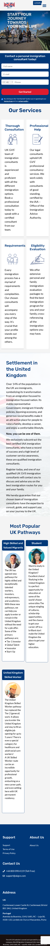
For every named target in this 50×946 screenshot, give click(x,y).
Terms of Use (8, 849)
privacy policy (23, 101)
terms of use (8, 101)
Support (6, 845)
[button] (10, 6)
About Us (34, 845)
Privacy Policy (9, 853)
